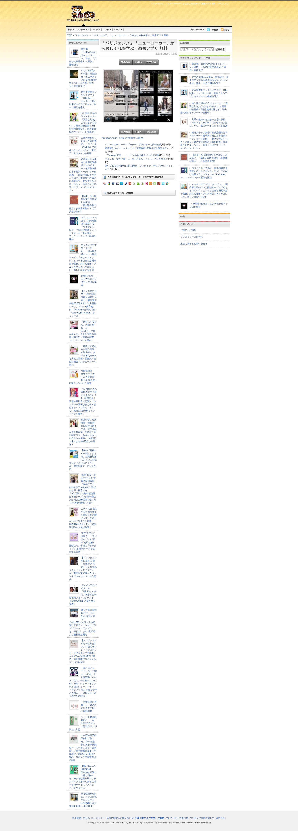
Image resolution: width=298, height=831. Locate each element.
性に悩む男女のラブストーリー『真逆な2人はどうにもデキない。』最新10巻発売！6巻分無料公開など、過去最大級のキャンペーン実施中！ (83, 122)
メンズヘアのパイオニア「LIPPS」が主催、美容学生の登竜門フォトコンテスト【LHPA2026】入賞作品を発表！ (83, 594)
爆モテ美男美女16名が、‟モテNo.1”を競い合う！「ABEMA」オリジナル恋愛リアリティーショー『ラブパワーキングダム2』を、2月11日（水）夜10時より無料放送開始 (83, 622)
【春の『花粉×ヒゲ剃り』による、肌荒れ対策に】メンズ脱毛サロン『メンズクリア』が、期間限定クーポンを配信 (83, 459)
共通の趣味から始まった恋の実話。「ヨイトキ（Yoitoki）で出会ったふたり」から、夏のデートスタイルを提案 (208, 122)
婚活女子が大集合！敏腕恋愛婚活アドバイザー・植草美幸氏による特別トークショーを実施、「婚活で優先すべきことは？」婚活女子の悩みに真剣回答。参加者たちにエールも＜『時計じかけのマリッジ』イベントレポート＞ (83, 174)
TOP (69, 35)
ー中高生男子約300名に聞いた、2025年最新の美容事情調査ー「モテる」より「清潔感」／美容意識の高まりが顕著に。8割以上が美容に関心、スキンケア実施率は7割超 (83, 747)
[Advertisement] (164, 15)
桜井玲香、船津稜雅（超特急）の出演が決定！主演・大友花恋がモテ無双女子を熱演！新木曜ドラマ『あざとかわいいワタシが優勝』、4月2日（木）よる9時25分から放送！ (83, 432)
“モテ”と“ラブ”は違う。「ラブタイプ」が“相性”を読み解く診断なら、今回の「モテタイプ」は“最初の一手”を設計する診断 (83, 542)
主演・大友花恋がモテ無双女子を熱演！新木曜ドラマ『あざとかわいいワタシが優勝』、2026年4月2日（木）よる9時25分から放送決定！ (83, 518)
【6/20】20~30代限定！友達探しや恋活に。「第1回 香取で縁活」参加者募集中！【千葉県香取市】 (208, 158)
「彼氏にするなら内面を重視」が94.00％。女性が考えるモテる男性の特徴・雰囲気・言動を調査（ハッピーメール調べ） (83, 355)
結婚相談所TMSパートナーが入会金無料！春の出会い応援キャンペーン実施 (83, 376)
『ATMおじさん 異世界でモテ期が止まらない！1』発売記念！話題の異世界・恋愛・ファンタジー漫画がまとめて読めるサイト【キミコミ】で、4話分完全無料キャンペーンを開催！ (84, 401)
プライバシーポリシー (94, 818)
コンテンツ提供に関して (202, 818)
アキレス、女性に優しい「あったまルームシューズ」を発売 (135, 159)
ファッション (81, 35)
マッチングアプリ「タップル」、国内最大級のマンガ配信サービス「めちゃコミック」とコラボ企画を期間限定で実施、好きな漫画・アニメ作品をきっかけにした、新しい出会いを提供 (83, 257)
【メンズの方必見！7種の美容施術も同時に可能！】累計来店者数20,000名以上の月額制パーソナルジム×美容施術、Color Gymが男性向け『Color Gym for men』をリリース (83, 303)
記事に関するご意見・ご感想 (149, 818)
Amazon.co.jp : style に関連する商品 (122, 138)
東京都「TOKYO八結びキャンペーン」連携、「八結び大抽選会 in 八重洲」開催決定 (208, 67)
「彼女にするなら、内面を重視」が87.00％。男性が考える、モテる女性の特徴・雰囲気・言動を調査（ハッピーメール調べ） (83, 331)
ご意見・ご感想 (188, 230)
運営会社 (220, 818)
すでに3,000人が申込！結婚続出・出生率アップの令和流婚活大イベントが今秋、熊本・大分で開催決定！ (209, 80)
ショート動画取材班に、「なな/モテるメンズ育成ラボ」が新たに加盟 (83, 723)
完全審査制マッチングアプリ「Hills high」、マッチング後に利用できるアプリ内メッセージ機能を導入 (208, 93)
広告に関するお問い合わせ (193, 243)
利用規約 (76, 818)
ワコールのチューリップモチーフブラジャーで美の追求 (133, 144)
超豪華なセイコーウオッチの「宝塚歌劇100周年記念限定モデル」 (138, 148)
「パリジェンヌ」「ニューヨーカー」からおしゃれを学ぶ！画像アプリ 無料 (130, 35)
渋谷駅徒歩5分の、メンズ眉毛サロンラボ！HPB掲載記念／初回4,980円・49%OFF (83, 799)
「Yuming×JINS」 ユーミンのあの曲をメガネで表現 (132, 155)
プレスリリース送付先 (191, 236)
